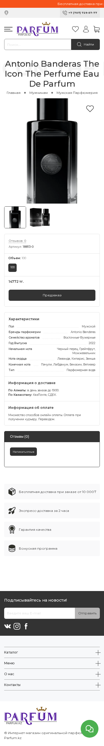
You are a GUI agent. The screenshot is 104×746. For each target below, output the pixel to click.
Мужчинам (38, 93)
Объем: (17, 258)
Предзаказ (52, 295)
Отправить (87, 613)
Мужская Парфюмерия (77, 93)
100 (12, 267)
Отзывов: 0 (17, 241)
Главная (14, 93)
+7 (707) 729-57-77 (83, 12)
